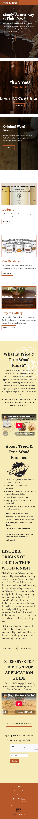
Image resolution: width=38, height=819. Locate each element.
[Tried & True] (10, 2)
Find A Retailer (19, 791)
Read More (9, 148)
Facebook (18, 799)
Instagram (13, 799)
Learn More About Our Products (19, 724)
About (19, 786)
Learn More (9, 38)
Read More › (7, 221)
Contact (19, 795)
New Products (11, 261)
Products (8, 209)
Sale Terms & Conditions (19, 806)
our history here (25, 648)
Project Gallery (12, 313)
